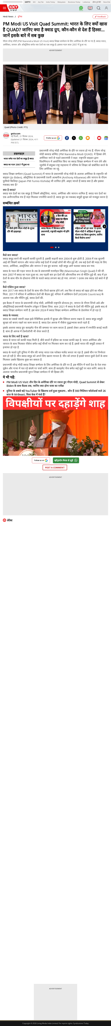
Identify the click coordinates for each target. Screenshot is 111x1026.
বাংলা (34, 2)
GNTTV (27, 2)
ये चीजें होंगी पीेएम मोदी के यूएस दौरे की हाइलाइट (20, 230)
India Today (50, 2)
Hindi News (8, 16)
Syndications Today (81, 1023)
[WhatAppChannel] (81, 9)
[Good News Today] (13, 10)
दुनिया (20, 16)
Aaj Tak (41, 2)
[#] (74, 138)
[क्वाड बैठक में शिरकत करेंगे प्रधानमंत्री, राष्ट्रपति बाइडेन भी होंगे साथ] (55, 218)
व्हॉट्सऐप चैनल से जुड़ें (63, 460)
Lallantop (86, 2)
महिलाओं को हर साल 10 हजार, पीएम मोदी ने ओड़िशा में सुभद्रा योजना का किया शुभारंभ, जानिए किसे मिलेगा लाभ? (88, 233)
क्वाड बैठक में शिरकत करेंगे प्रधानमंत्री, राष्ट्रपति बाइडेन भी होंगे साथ (55, 231)
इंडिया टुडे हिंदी (97, 2)
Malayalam (61, 2)
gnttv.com (15, 133)
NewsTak (106, 2)
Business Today (74, 2)
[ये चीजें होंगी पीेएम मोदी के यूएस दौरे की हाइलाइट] (21, 218)
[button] (52, 247)
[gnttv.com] (6, 135)
